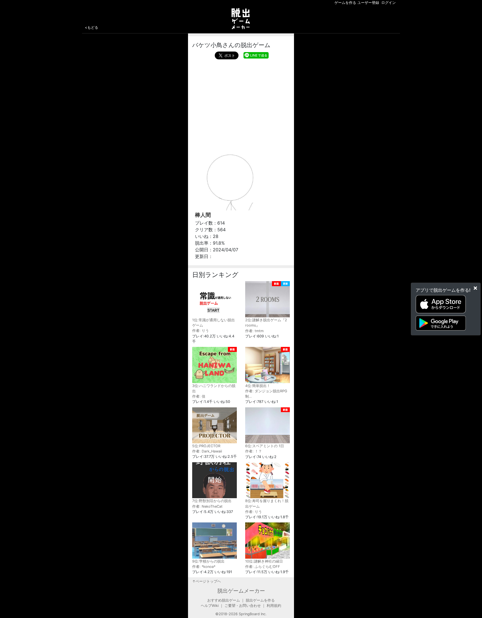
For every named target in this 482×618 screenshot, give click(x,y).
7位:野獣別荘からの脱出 (212, 501)
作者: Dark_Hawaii (207, 451)
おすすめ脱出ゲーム (223, 600)
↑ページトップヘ (206, 581)
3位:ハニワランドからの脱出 (213, 388)
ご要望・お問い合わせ (243, 606)
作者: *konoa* (203, 567)
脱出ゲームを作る (260, 600)
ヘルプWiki (210, 606)
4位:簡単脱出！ (257, 386)
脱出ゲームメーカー (241, 590)
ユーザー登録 (368, 3)
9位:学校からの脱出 (208, 561)
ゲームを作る (345, 3)
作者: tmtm (254, 331)
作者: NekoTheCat (207, 506)
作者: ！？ (253, 451)
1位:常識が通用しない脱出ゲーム (213, 322)
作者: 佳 (198, 396)
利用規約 (274, 606)
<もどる (91, 27)
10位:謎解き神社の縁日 (264, 561)
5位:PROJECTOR (206, 446)
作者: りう (200, 331)
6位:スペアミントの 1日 (264, 446)
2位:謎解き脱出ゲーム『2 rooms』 (266, 322)
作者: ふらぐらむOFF (262, 567)
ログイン (388, 3)
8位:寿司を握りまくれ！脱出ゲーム (266, 503)
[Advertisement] (241, 101)
